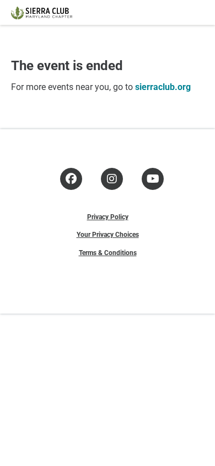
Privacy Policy (107, 216)
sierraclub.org (163, 86)
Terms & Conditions (108, 252)
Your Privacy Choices (108, 234)
